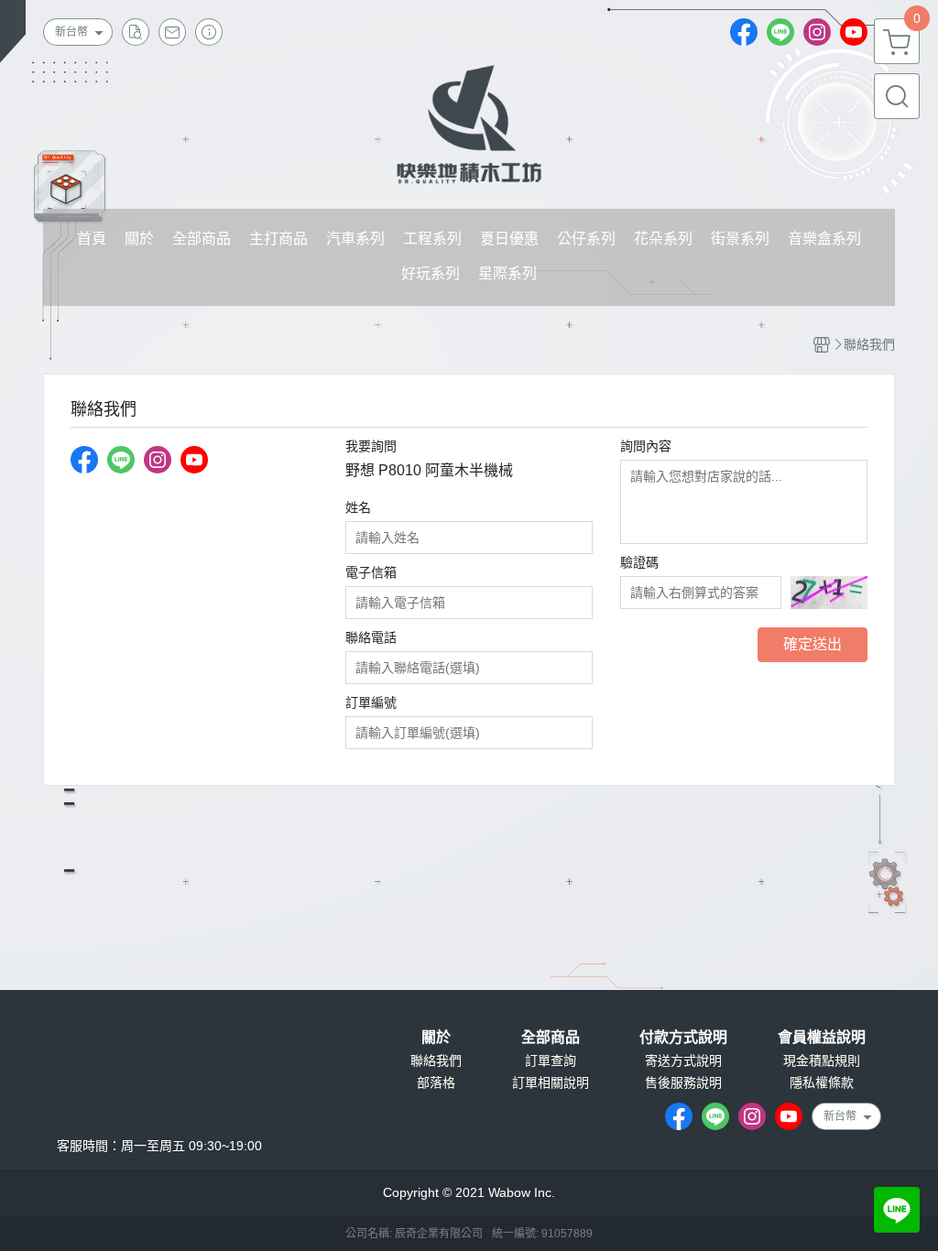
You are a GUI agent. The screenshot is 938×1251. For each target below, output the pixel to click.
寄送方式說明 (683, 1060)
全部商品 (550, 1037)
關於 (436, 1037)
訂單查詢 (550, 1060)
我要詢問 (371, 446)
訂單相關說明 (550, 1082)
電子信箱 (371, 572)
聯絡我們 (436, 1060)
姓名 (358, 507)
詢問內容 (645, 446)
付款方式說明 (683, 1037)
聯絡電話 (371, 637)
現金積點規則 (821, 1060)
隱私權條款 (822, 1082)
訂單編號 (371, 702)
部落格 (436, 1082)
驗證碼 (639, 562)
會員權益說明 (822, 1037)
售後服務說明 (683, 1082)
